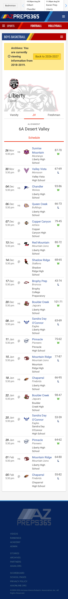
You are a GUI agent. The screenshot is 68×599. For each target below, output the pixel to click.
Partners (15, 561)
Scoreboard (17, 573)
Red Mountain (40, 244)
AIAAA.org (15, 566)
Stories (14, 553)
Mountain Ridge (42, 358)
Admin (13, 546)
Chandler (37, 188)
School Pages (18, 577)
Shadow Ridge (41, 261)
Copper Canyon (41, 223)
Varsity (14, 115)
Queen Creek (39, 205)
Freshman (54, 115)
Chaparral (38, 379)
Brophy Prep (39, 282)
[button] (66, 5)
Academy (15, 542)
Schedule (34, 137)
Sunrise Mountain (38, 152)
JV (34, 115)
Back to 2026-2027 (47, 56)
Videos (14, 533)
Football (36, 26)
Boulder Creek (40, 303)
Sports (10, 26)
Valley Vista (39, 170)
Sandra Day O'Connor (39, 322)
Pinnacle (37, 341)
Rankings (15, 538)
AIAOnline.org (18, 585)
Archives (15, 557)
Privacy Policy (18, 581)
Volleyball (55, 26)
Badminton (10, 5)
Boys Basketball (14, 36)
